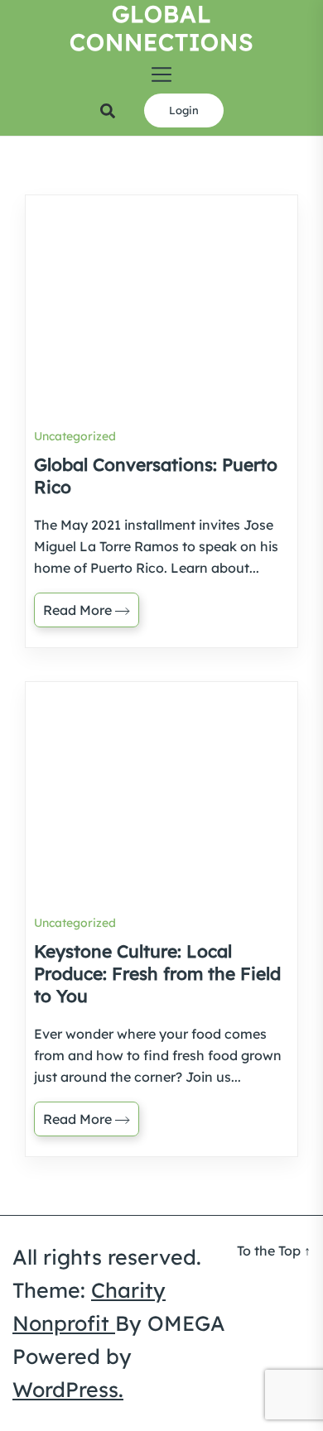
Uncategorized (75, 436)
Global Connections (161, 27)
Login (184, 110)
